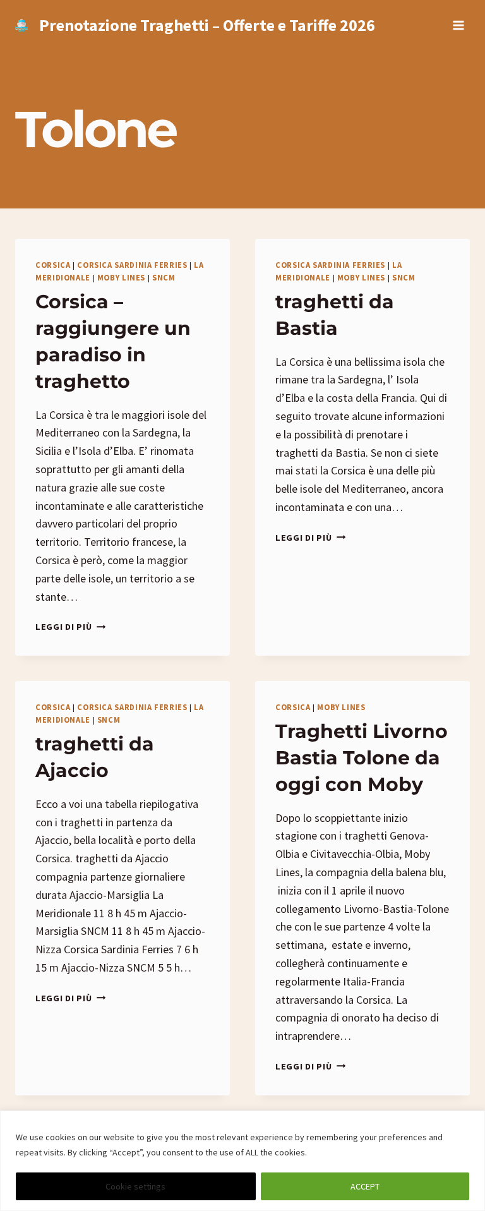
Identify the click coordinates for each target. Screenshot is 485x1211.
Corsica (52, 265)
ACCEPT (365, 1186)
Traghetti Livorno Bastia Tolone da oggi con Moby (361, 758)
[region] (242, 1161)
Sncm (164, 277)
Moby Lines (121, 277)
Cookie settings (135, 1186)
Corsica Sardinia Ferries (132, 265)
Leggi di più (70, 626)
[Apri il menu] (458, 25)
